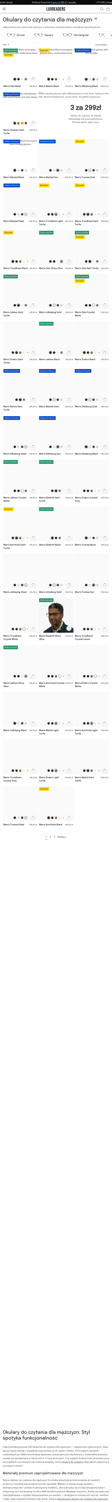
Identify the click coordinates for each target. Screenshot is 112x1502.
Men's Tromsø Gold (85, 177)
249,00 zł (105, 86)
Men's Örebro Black (85, 359)
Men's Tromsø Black (85, 544)
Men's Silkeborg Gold (86, 406)
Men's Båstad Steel (13, 221)
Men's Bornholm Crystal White (51, 684)
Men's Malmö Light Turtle (49, 732)
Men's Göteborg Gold (50, 591)
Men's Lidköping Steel (14, 591)
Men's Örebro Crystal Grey (86, 499)
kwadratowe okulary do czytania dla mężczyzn (82, 1499)
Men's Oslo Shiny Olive (51, 268)
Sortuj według (100, 44)
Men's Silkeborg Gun (50, 453)
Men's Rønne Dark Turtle (12, 408)
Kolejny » (62, 836)
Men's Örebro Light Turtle (49, 779)
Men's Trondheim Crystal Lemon (84, 637)
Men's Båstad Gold (49, 406)
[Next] (108, 35)
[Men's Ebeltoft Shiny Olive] (55, 615)
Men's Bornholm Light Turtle (86, 732)
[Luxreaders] (56, 9)
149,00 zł (33, 86)
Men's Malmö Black (49, 86)
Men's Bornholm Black (50, 824)
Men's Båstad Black (13, 177)
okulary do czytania (72, 1462)
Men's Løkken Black (49, 359)
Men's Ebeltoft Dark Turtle (49, 499)
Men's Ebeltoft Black (50, 544)
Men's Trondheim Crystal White (12, 637)
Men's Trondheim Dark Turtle (86, 223)
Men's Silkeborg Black (86, 86)
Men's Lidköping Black (15, 730)
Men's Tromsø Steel (13, 824)
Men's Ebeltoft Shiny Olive (50, 637)
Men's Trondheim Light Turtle (51, 223)
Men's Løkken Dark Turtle (13, 314)
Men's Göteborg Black (86, 453)
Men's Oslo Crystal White (85, 314)
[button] (101, 8)
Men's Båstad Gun (48, 177)
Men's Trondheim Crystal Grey (12, 779)
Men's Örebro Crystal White (86, 684)
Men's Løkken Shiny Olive (13, 684)
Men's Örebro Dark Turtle (13, 361)
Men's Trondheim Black (15, 268)
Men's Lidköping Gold (50, 312)
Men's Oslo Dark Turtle (86, 268)
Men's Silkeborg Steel (14, 453)
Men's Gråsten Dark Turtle (13, 131)
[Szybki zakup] (33, 78)
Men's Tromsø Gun (84, 591)
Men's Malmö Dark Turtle (84, 779)
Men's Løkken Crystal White (14, 499)
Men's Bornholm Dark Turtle (14, 546)
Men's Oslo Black (12, 86)
